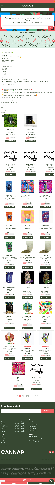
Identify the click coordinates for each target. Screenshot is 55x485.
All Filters (6, 102)
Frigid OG (30, 165)
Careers (3, 438)
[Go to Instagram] (53, 452)
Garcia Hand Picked (28, 286)
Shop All (31, 422)
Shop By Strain (32, 430)
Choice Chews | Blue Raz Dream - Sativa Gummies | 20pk (9, 198)
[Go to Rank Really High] (27, 480)
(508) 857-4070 (33, 436)
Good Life (10, 165)
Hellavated (27, 195)
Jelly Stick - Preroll (46, 317)
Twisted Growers (30, 129)
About (2, 436)
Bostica (9, 316)
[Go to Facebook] (50, 452)
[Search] (51, 9)
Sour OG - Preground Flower (27, 257)
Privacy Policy (44, 459)
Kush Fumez (46, 287)
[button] (2, 6)
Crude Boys (27, 348)
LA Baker (27, 287)
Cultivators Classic (27, 316)
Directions (4, 443)
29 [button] (35, 395)
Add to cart (11, 140)
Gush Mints (10, 131)
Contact (3, 440)
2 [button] (22, 395)
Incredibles (27, 225)
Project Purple (50, 165)
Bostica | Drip (9, 317)
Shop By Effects (33, 428)
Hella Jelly (30, 131)
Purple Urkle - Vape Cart (45, 350)
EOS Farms (27, 255)
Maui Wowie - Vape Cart (27, 350)
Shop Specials (32, 426)
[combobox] (10, 134)
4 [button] (27, 395)
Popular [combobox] (13, 102)
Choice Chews (9, 195)
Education (4, 445)
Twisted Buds (10, 129)
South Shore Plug (10, 164)
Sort (12, 100)
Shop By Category (33, 424)
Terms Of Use (51, 459)
